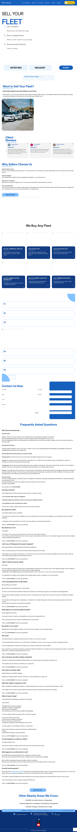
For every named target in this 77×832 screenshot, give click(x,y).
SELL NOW (9, 365)
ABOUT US (34, 2)
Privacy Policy (43, 818)
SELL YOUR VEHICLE (26, 2)
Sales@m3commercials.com (21, 802)
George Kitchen (14, 131)
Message (4, 392)
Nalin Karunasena (60, 131)
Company (40, 382)
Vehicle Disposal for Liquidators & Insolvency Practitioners (39, 791)
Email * (3, 382)
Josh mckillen (37, 131)
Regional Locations (38, 798)
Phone (3, 387)
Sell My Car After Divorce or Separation (39, 788)
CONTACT (54, 2)
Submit (66, 55)
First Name (4, 377)
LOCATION (47, 2)
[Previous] (6, 138)
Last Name (40, 377)
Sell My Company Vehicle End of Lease (39, 794)
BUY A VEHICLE (41, 2)
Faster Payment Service (17, 759)
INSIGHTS (59, 2)
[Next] (74, 138)
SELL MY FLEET (10, 182)
